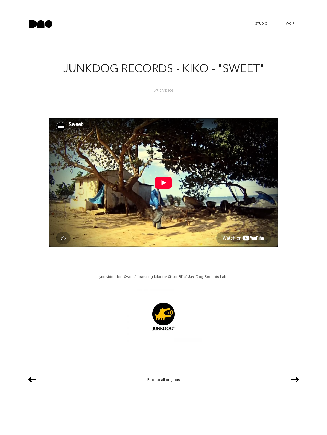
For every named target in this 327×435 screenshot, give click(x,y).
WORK (291, 24)
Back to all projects (163, 380)
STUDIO (261, 24)
